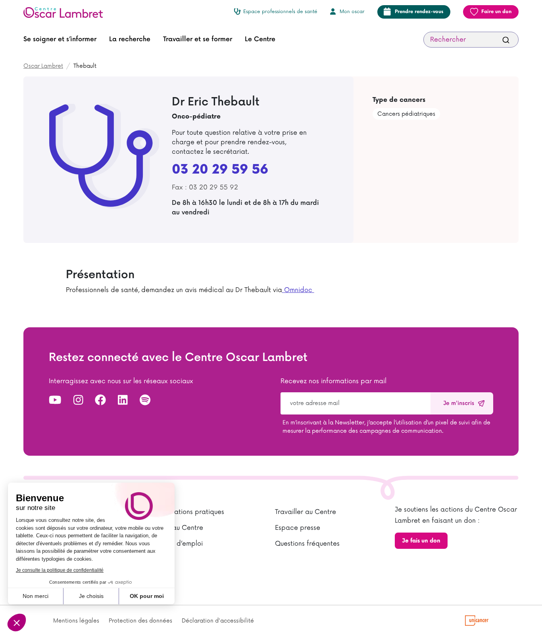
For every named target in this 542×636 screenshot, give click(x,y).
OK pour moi (147, 596)
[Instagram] (78, 400)
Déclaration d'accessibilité (218, 620)
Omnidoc (299, 290)
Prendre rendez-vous (419, 12)
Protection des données (140, 620)
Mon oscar (352, 12)
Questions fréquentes (307, 544)
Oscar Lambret (43, 66)
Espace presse (297, 528)
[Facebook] (100, 400)
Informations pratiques (189, 512)
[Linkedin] (123, 400)
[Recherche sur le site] (506, 40)
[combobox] (471, 40)
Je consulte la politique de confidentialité (60, 570)
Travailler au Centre (305, 512)
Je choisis (91, 596)
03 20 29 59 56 (220, 170)
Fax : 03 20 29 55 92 (205, 187)
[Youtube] (55, 400)
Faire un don (496, 12)
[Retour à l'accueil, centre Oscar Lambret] (66, 12)
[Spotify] (145, 400)
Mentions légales (76, 620)
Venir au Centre (179, 528)
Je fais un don (421, 540)
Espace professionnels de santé (280, 12)
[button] (16, 622)
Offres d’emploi (179, 544)
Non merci (35, 596)
